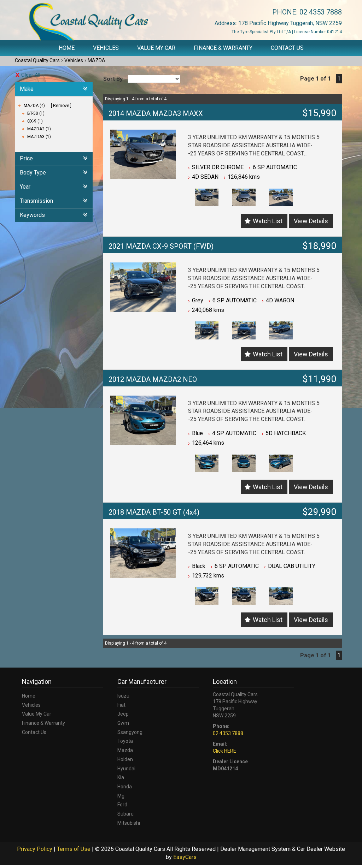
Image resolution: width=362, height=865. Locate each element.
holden (125, 759)
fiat (121, 705)
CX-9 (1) (35, 121)
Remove (61, 105)
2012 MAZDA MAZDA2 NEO (153, 379)
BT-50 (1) (36, 113)
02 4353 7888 (320, 12)
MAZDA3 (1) (39, 136)
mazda (125, 750)
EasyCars (185, 857)
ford (122, 804)
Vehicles (106, 48)
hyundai (126, 768)
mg (120, 796)
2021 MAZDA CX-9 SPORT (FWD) (161, 246)
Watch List (267, 221)
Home (67, 48)
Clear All (30, 75)
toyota (125, 741)
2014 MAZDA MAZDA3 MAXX (156, 113)
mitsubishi (128, 823)
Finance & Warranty (223, 48)
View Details (311, 221)
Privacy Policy (35, 849)
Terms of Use (74, 849)
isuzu (123, 696)
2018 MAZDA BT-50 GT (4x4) (154, 512)
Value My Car (156, 48)
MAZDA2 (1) (39, 128)
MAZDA (96, 60)
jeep (123, 714)
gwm (123, 723)
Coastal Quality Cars (37, 60)
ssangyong (129, 732)
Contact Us (287, 48)
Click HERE (224, 751)
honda (124, 786)
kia (120, 777)
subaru (125, 814)
